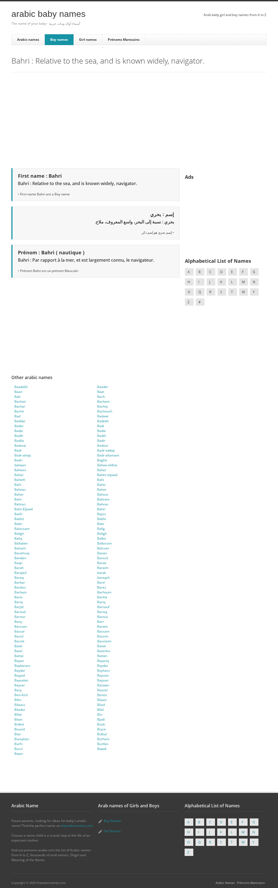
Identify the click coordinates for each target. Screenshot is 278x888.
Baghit (102, 460)
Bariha (102, 597)
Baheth (19, 479)
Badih (18, 435)
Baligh (19, 533)
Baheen (20, 470)
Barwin (102, 626)
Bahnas (20, 489)
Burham (103, 739)
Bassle (19, 641)
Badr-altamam (108, 455)
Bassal (19, 631)
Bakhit (19, 519)
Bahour (102, 494)
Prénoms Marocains (124, 39)
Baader (102, 386)
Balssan (103, 548)
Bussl (18, 748)
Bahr (18, 499)
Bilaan (102, 700)
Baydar (102, 665)
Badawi (102, 416)
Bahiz (101, 484)
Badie (18, 431)
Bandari (20, 558)
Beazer (102, 690)
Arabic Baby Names (48, 14)
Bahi (100, 479)
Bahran (20, 504)
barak (101, 572)
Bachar (19, 406)
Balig (101, 528)
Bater (18, 651)
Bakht (101, 519)
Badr (18, 450)
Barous (19, 616)
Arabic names (28, 39)
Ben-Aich (21, 695)
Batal (18, 646)
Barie (18, 597)
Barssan (20, 626)
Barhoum (104, 592)
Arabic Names (225, 883)
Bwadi (101, 748)
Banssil (102, 558)
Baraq (19, 577)
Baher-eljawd (107, 475)
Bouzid (19, 729)
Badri (18, 460)
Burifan (102, 744)
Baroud (20, 611)
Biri (99, 714)
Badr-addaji (106, 450)
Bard (101, 582)
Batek (101, 646)
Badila (19, 440)
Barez (101, 587)
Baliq (18, 538)
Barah (19, 567)
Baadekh (21, 386)
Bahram (103, 499)
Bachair (20, 401)
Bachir (19, 411)
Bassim (102, 636)
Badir (101, 440)
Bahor (101, 489)
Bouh (101, 724)
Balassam (21, 528)
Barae (101, 563)
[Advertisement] (139, 119)
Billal (18, 714)
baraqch (103, 577)
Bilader (19, 709)
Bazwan (103, 685)
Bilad (101, 704)
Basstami (104, 641)
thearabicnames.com (77, 825)
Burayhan (21, 739)
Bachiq (102, 406)
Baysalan (21, 680)
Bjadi (101, 719)
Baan (18, 391)
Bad (17, 416)
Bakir (18, 523)
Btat (17, 734)
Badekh (103, 421)
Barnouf (103, 607)
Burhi (18, 744)
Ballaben (21, 543)
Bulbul (102, 734)
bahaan (20, 465)
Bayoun (103, 675)
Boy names (59, 39)
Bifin (17, 700)
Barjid (18, 607)
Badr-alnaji (22, 455)
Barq (18, 621)
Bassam (103, 631)
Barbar (19, 582)
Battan (102, 656)
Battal (18, 656)
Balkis (101, 538)
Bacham (103, 401)
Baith (18, 514)
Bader (19, 426)
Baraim (102, 567)
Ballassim (104, 543)
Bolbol (19, 724)
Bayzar (19, 685)
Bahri (101, 509)
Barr (100, 621)
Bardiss (20, 587)
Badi (100, 426)
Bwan (18, 753)
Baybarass (22, 665)
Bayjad (19, 675)
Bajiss (101, 514)
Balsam (20, 548)
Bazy (18, 690)
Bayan (19, 660)
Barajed (20, 572)
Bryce (101, 729)
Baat (100, 391)
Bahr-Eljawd (23, 509)
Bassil (18, 636)
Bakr (100, 523)
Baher (101, 470)
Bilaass (19, 704)
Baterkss (103, 651)
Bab (17, 396)
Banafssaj (21, 553)
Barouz (102, 616)
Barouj (102, 611)
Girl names (88, 39)
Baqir (18, 563)
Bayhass (103, 670)
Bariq (18, 602)
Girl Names (112, 831)
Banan (102, 553)
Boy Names (112, 820)
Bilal (100, 709)
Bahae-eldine (107, 465)
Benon (102, 695)
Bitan (18, 719)
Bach (101, 396)
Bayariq (103, 660)
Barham (20, 592)
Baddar (20, 421)
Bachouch (104, 411)
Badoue (20, 445)
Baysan (102, 680)
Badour (102, 445)
